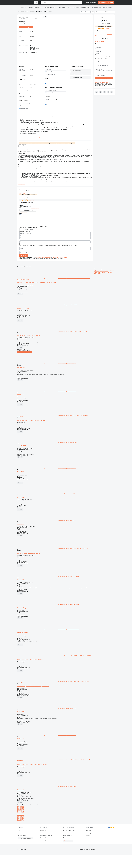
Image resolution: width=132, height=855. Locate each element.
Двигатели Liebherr (98, 273)
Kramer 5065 (20, 497)
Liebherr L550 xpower (22, 608)
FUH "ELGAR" (22, 193)
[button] (82, 12)
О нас (19, 830)
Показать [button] (29, 208)
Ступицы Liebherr (109, 272)
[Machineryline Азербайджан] (25, 2)
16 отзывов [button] (31, 200)
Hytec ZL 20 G (21, 711)
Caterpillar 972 (21, 471)
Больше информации (100, 41)
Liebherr (32, 31)
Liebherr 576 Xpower (22, 580)
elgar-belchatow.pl (23, 212)
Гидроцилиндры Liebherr (99, 272)
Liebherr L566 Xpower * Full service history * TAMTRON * (32, 420)
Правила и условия (44, 830)
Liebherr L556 (20, 394)
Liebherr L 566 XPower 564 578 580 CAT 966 (28, 335)
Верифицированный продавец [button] (28, 194)
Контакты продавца (22, 835)
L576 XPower (33, 33)
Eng (18, 840)
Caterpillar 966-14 (22, 446)
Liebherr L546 (20, 790)
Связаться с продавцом (26, 27)
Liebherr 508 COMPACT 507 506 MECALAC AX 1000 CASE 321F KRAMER (36, 282)
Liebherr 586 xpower (22, 632)
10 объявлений (28, 195)
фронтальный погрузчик (33, 37)
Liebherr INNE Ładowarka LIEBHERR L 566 (28, 553)
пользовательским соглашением (59, 257)
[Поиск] (42, 2)
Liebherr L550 (20, 524)
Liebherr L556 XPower (23, 308)
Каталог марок (43, 840)
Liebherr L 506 (21, 367)
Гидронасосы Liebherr (99, 270)
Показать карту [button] (43, 226)
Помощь (19, 833)
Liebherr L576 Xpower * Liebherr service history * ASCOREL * (33, 686)
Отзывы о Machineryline (45, 837)
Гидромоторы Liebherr (103, 271)
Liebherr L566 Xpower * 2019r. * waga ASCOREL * (30, 659)
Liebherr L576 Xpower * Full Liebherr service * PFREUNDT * (32, 764)
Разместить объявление (24, 352)
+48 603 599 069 (35, 208)
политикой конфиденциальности (43, 257)
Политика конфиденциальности (47, 833)
